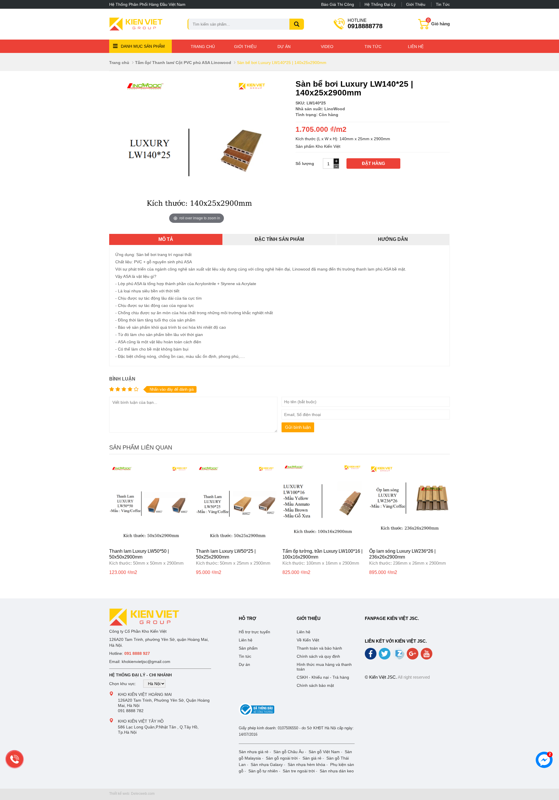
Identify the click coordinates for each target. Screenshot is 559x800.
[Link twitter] (385, 655)
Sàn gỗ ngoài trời (282, 758)
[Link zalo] (399, 658)
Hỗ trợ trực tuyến (254, 632)
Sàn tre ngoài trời (299, 771)
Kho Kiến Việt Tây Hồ (141, 721)
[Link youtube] (427, 655)
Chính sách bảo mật (315, 685)
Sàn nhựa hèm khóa (306, 764)
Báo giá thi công (337, 4)
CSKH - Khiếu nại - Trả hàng (323, 677)
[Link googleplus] (413, 655)
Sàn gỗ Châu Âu (288, 751)
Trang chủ (203, 46)
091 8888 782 (131, 710)
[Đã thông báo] (257, 714)
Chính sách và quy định (318, 656)
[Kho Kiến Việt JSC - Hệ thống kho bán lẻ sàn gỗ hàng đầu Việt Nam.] (136, 24)
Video (327, 46)
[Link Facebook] (371, 655)
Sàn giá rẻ (312, 758)
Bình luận (122, 378)
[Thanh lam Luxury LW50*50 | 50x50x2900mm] (149, 542)
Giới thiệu (415, 4)
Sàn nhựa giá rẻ (253, 751)
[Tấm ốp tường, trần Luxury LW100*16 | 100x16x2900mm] (323, 542)
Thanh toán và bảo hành (319, 648)
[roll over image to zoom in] (196, 152)
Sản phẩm (248, 648)
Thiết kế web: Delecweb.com (132, 794)
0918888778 (365, 23)
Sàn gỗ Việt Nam (324, 751)
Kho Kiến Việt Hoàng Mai (145, 694)
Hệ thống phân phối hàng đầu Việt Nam (147, 4)
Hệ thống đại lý (380, 4)
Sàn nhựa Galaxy (267, 764)
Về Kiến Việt (308, 640)
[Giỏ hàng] (424, 27)
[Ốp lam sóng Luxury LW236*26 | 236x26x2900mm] (409, 542)
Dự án (284, 46)
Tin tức (443, 4)
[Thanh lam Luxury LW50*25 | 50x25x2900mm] (236, 542)
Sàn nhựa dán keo (337, 771)
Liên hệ (416, 46)
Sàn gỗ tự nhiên (263, 771)
